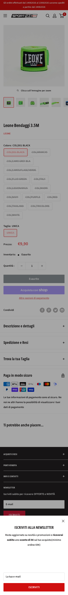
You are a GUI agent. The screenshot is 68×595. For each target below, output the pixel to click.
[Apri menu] (5, 15)
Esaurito (34, 279)
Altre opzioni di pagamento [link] (34, 298)
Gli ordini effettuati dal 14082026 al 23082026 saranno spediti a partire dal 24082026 (34, 5)
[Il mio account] (54, 16)
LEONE (7, 133)
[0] (61, 16)
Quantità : (8, 266)
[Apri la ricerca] (48, 16)
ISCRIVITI (34, 587)
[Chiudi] (63, 520)
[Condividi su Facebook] (42, 310)
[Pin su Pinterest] (48, 310)
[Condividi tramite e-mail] (62, 310)
